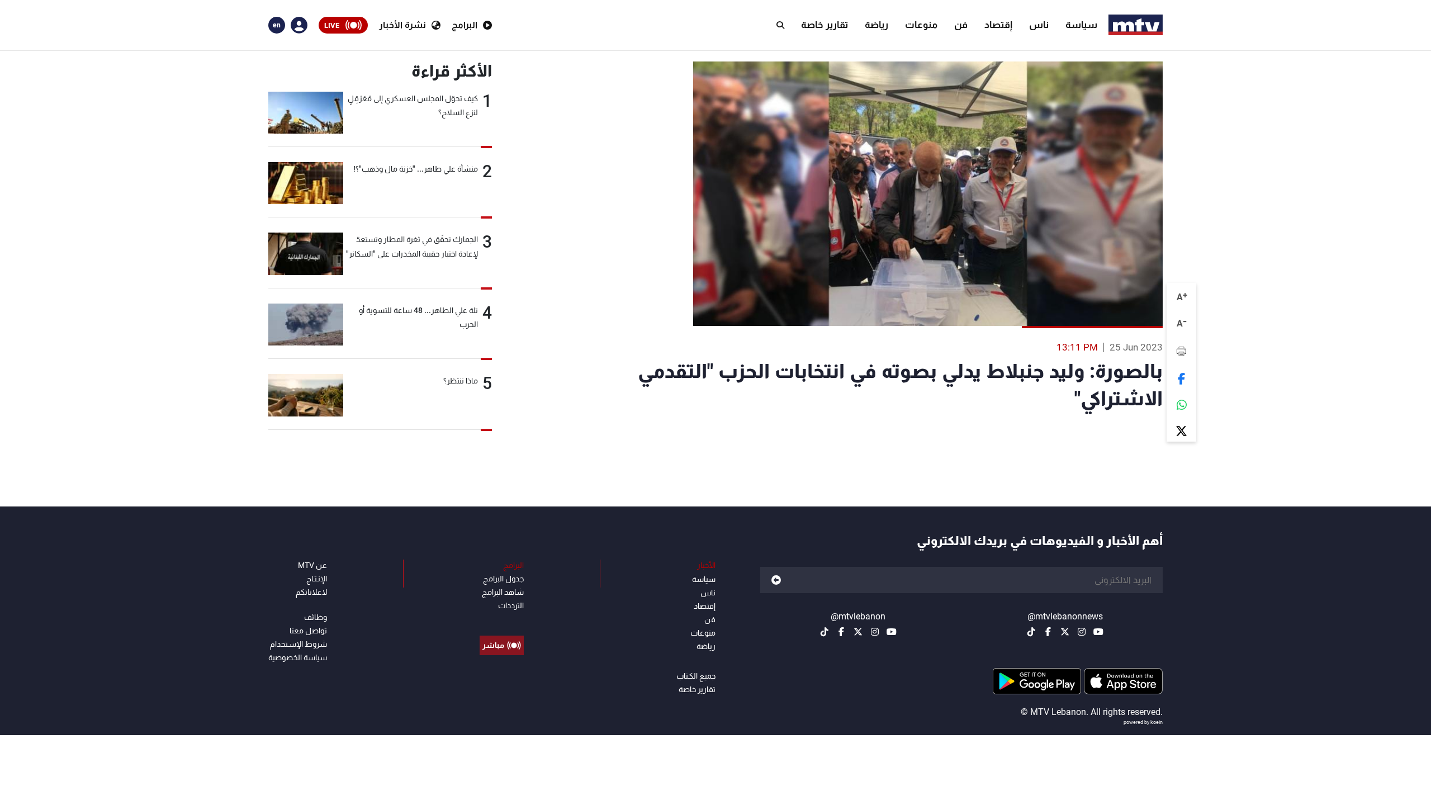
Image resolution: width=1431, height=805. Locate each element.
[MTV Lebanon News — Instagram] (1081, 631)
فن (961, 24)
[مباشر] (502, 620)
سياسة (1081, 24)
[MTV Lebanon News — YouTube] (1098, 631)
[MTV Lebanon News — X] (1064, 631)
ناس (1039, 24)
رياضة (876, 24)
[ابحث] (780, 25)
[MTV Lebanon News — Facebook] (1048, 631)
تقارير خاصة (824, 24)
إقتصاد (998, 24)
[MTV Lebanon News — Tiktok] (1031, 631)
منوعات (921, 24)
